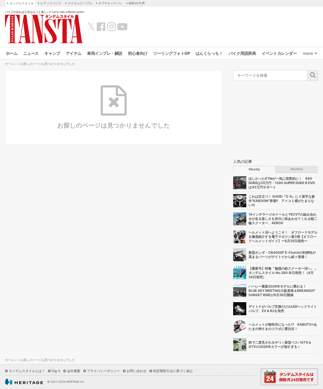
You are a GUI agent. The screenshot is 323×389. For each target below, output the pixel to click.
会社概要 (73, 371)
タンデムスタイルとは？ (27, 371)
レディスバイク (51, 3)
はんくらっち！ (209, 53)
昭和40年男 (137, 3)
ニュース (31, 53)
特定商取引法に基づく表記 (173, 371)
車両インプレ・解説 (104, 53)
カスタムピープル (80, 3)
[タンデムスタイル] (44, 29)
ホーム (12, 53)
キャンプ (52, 53)
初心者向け (138, 53)
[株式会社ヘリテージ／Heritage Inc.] (24, 382)
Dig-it (56, 371)
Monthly (297, 169)
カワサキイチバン (110, 3)
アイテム (74, 53)
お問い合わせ (136, 371)
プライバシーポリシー (103, 371)
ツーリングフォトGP (171, 53)
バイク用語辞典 (242, 53)
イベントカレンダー (279, 53)
